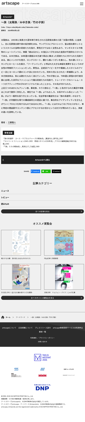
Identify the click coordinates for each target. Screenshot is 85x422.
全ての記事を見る (42, 211)
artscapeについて (9, 327)
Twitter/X (57, 171)
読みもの (5, 204)
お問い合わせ (42, 341)
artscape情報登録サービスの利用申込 (68, 327)
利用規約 (33, 338)
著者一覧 (42, 331)
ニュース (5, 191)
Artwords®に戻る (42, 159)
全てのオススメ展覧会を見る (42, 298)
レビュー (5, 197)
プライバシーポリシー (47, 338)
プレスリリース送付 (43, 327)
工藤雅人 (12, 122)
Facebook (36, 171)
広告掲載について (25, 327)
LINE (46, 171)
